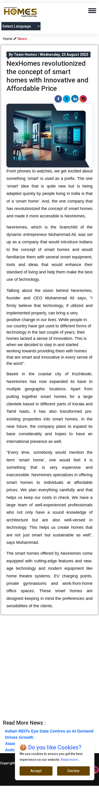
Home (8, 39)
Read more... (70, 759)
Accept (36, 771)
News (22, 39)
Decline (73, 771)
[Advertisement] (49, 670)
